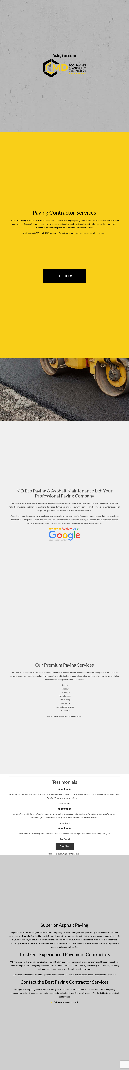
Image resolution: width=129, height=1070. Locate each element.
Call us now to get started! (66, 1002)
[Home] (64, 68)
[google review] (64, 534)
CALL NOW (64, 276)
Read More (65, 846)
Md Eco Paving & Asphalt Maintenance (64, 854)
